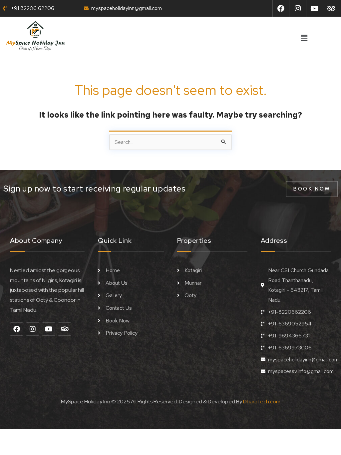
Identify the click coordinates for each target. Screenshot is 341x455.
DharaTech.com (261, 401)
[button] (304, 38)
